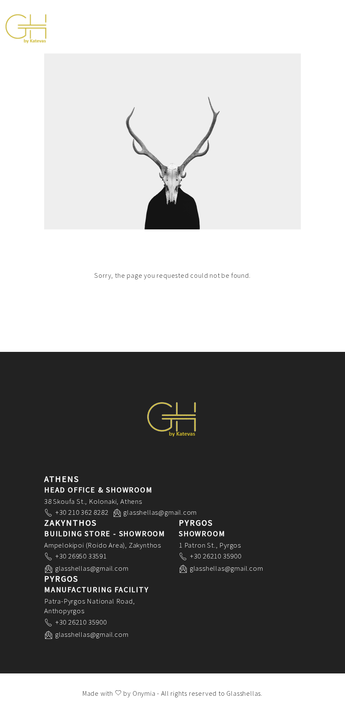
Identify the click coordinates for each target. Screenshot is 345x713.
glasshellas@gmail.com (160, 512)
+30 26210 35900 (216, 556)
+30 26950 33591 (81, 556)
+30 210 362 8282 (82, 512)
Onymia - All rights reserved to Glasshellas (197, 693)
